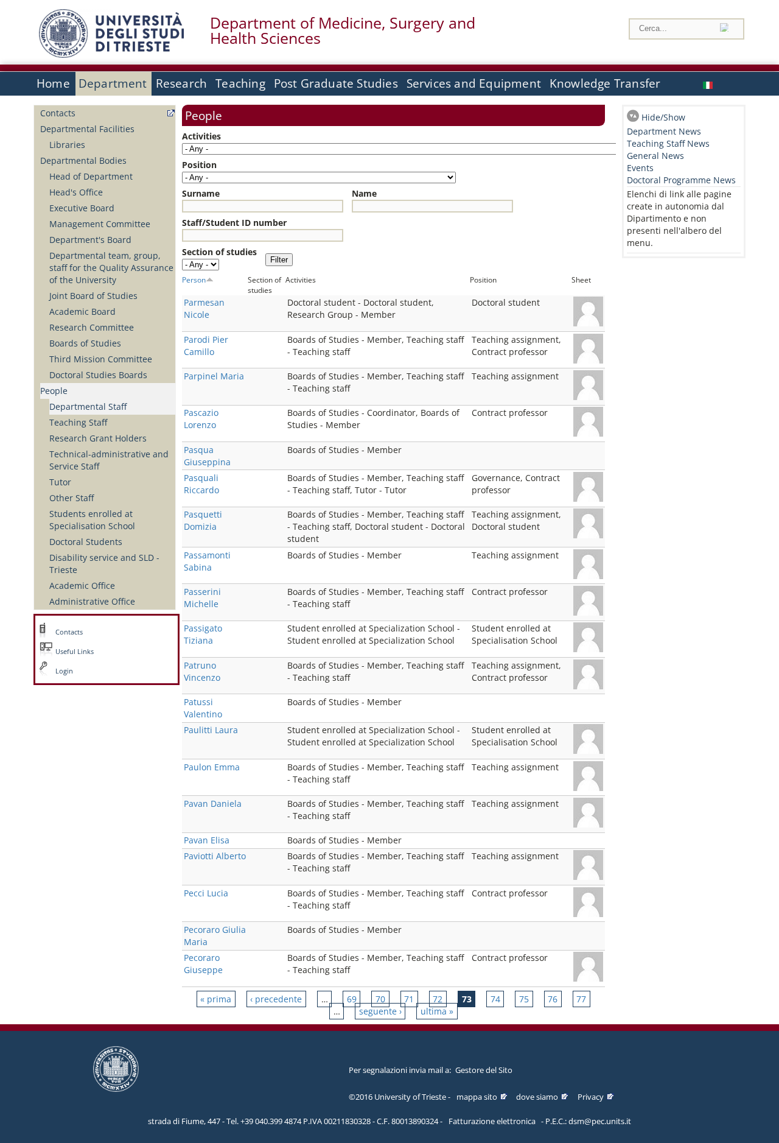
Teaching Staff (78, 422)
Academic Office (82, 585)
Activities (201, 136)
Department (113, 83)
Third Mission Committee (100, 359)
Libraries (67, 144)
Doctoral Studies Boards (98, 375)
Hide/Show (663, 117)
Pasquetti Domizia (203, 520)
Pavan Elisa (206, 840)
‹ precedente (276, 999)
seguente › (380, 1011)
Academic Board (82, 311)
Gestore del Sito (483, 1069)
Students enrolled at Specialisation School (92, 520)
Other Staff (71, 498)
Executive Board (81, 208)
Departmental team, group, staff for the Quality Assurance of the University (111, 268)
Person (194, 279)
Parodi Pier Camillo (206, 345)
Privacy (591, 1096)
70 (380, 999)
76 (552, 999)
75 (524, 999)
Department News (664, 131)
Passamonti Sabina (207, 561)
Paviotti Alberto (215, 856)
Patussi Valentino (203, 708)
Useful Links (74, 651)
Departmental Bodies (83, 160)
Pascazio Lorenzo (201, 419)
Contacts (57, 113)
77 (581, 999)
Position (199, 165)
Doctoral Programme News (681, 180)
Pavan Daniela (213, 803)
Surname (201, 193)
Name (364, 193)
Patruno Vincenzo (202, 671)
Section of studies (219, 252)
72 (437, 999)
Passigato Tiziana (203, 634)
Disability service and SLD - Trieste (104, 563)
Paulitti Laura (211, 730)
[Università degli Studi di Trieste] (111, 54)
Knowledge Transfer (605, 83)
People (54, 390)
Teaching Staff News (668, 143)
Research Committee (91, 327)
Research (182, 83)
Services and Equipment (474, 83)
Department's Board (90, 239)
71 (409, 999)
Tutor (60, 482)
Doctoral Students (85, 541)
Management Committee (99, 224)
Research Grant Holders (98, 438)
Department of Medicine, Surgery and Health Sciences (342, 30)
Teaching (240, 83)
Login (64, 671)
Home (53, 83)
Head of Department (91, 176)
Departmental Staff (88, 406)
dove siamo (537, 1096)
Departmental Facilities (87, 129)
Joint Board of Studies (93, 295)
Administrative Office (92, 601)
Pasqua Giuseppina (207, 456)
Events (640, 168)
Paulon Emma (212, 767)
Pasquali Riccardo (201, 484)
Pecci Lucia (206, 893)
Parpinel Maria (214, 376)
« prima (215, 999)
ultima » (437, 1011)
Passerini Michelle (202, 598)
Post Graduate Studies (336, 83)
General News (655, 155)
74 (495, 999)
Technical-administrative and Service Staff (109, 460)
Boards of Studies (85, 343)
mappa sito (476, 1096)
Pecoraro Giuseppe (203, 964)
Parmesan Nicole (204, 308)
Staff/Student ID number (234, 222)
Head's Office (76, 192)
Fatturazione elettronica (492, 1121)
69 (352, 999)
